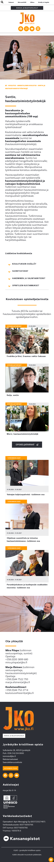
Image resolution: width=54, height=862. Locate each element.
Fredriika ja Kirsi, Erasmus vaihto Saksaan (26, 356)
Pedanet (11, 2)
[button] (38, 28)
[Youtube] (32, 28)
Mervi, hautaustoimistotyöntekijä (22, 434)
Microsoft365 (22, 2)
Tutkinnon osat (14, 458)
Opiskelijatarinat (14, 326)
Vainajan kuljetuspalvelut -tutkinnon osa (25, 495)
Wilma (32, 2)
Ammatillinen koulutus (26, 85)
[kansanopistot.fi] (21, 838)
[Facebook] (20, 28)
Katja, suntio (13, 395)
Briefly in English (43, 2)
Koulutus (12, 85)
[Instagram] (26, 28)
